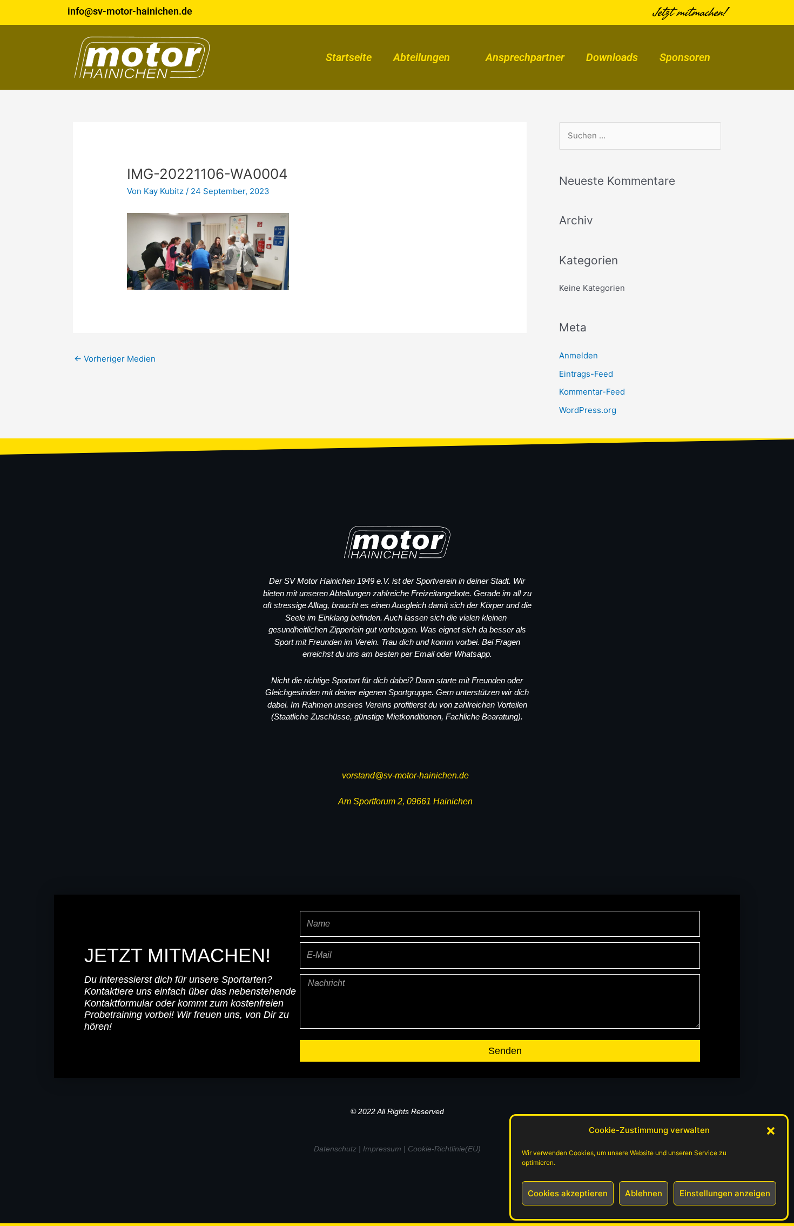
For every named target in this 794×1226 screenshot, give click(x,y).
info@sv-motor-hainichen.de (130, 11)
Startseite (349, 57)
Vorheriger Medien (115, 359)
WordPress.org (587, 410)
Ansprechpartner (525, 57)
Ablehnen (643, 1193)
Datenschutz (335, 1148)
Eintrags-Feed (586, 374)
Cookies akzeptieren (568, 1193)
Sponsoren (685, 57)
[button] (770, 1130)
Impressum (382, 1148)
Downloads (612, 57)
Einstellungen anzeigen (724, 1193)
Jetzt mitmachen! (690, 12)
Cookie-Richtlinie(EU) (444, 1148)
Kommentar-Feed (592, 392)
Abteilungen (421, 57)
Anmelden (578, 355)
